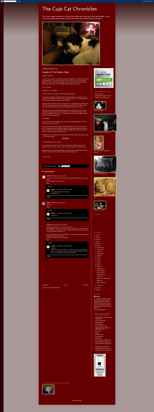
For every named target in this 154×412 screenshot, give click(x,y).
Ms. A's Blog (98, 338)
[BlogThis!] (64, 166)
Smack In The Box (101, 282)
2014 (97, 241)
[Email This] (62, 166)
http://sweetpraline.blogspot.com (103, 341)
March (98, 266)
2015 (97, 239)
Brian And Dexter (99, 334)
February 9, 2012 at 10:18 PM (65, 189)
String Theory (100, 276)
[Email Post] (59, 166)
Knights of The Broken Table (103, 278)
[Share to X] (65, 166)
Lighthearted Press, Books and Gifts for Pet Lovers (102, 328)
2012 (97, 245)
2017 (97, 235)
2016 (97, 237)
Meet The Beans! (99, 324)
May (98, 262)
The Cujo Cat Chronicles (69, 9)
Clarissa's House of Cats (101, 326)
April (98, 264)
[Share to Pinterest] (69, 166)
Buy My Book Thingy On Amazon (103, 95)
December (99, 247)
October (99, 251)
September (99, 253)
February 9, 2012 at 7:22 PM (58, 176)
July (98, 258)
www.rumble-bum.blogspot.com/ (103, 340)
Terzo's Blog (98, 331)
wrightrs (49, 202)
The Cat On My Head (100, 320)
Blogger (80, 400)
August (98, 255)
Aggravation (99, 280)
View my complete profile (100, 309)
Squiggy (53, 189)
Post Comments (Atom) (54, 287)
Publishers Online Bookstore (102, 97)
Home (65, 285)
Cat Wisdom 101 (99, 322)
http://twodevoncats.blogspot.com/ (103, 350)
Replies (50, 186)
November (99, 249)
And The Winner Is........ (102, 270)
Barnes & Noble (99, 94)
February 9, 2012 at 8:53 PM (60, 224)
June (98, 260)
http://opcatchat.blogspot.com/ (102, 346)
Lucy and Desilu (99, 336)
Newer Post (45, 285)
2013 (97, 243)
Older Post (85, 285)
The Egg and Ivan (101, 274)
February (99, 268)
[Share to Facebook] (67, 166)
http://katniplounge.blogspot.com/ (103, 348)
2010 (97, 290)
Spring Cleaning (101, 272)
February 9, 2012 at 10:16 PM (65, 246)
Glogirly (97, 332)
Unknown (49, 176)
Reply (48, 183)
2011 (97, 287)
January (99, 285)
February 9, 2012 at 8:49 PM (58, 202)
